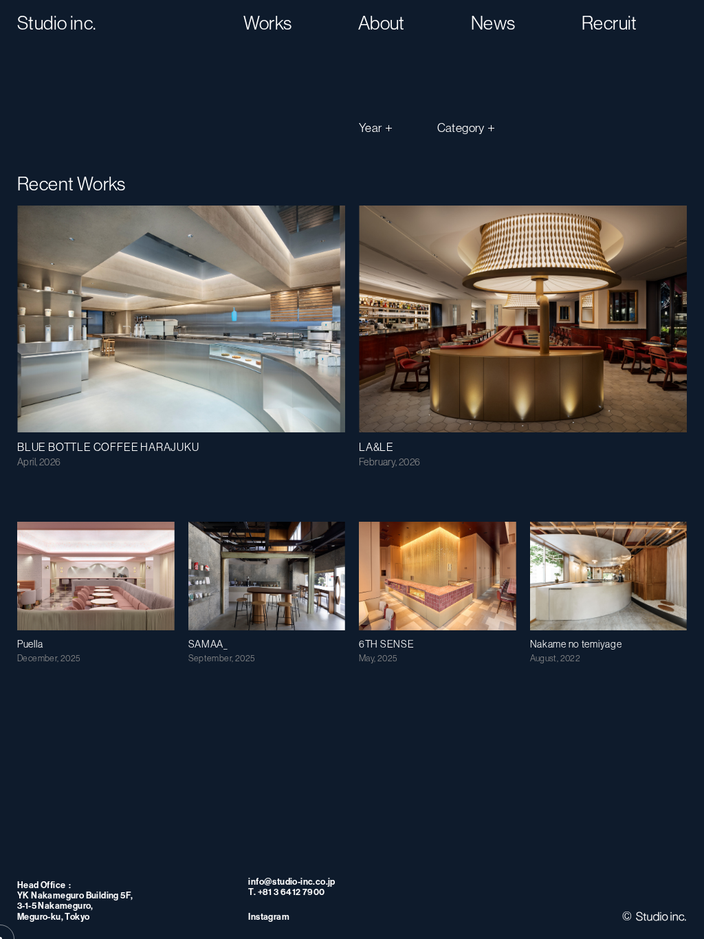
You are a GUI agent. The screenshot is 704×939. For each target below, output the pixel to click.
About (381, 23)
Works (267, 23)
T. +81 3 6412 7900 (286, 892)
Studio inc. (56, 23)
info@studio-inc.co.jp (291, 881)
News (493, 23)
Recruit (609, 23)
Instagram (268, 917)
